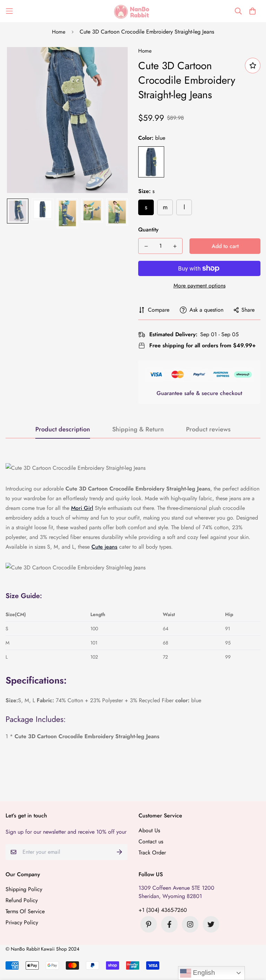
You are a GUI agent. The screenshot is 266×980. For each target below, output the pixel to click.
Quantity (148, 229)
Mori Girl (82, 508)
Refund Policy (22, 900)
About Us (149, 830)
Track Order (152, 853)
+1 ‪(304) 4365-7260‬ (163, 910)
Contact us (151, 841)
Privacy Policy (22, 922)
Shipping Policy (24, 889)
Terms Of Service (25, 911)
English (203, 972)
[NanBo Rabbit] (133, 11)
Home (58, 32)
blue (151, 162)
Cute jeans (104, 547)
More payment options (199, 286)
